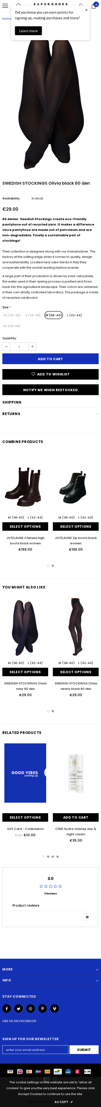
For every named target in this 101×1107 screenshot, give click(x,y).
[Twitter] (18, 1008)
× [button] (86, 10)
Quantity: (9, 338)
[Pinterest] (42, 1008)
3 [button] (53, 856)
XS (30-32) (11, 315)
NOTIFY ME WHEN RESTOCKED (50, 390)
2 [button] (53, 566)
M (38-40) (53, 315)
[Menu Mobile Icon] (5, 6)
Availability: (11, 198)
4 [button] (57, 856)
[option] (50, 100)
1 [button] (48, 566)
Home (7, 18)
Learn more (28, 30)
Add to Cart (76, 817)
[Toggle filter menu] (87, 917)
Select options (25, 526)
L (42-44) (74, 315)
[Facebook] (6, 1008)
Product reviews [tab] (25, 905)
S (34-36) (32, 315)
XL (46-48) (11, 326)
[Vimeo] (54, 1008)
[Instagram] (30, 1008)
